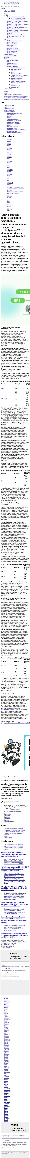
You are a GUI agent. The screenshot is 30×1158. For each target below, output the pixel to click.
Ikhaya (6, 13)
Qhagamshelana (8, 88)
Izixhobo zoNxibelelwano (14, 49)
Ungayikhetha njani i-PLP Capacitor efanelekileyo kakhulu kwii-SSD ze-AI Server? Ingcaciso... (13, 888)
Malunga (6, 57)
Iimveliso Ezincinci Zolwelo (18, 19)
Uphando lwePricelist (6, 798)
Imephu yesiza (17, 941)
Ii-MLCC (9, 33)
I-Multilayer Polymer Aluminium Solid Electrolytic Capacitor (17, 31)
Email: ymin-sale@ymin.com (11, 3)
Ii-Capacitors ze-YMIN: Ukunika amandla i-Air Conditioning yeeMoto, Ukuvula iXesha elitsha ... (13, 854)
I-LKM (9, 171)
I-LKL (9, 162)
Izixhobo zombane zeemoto (14, 40)
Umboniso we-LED (16, 73)
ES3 (8, 202)
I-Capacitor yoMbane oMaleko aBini (17, 27)
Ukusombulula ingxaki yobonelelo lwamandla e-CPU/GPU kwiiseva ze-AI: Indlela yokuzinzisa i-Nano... (14, 904)
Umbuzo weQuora (12, 63)
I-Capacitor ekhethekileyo (11, 55)
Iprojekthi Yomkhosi (12, 48)
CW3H (9, 154)
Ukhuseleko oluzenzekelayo (18, 81)
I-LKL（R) (4, 398)
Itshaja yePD (10, 45)
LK (8, 180)
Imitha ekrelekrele (12, 52)
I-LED (9, 141)
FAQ (8, 61)
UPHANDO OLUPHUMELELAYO (11, 944)
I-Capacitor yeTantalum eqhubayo (16, 34)
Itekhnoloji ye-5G (15, 87)
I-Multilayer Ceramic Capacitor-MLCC (14, 830)
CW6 (8, 158)
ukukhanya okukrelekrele (17, 76)
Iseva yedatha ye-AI (12, 42)
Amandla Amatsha (12, 46)
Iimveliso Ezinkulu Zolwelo (18, 18)
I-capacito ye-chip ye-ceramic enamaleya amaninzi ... (15, 192)
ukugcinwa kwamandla (17, 82)
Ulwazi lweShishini (12, 60)
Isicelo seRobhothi (12, 43)
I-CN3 (9, 197)
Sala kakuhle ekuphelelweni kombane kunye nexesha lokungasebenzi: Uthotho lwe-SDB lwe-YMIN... (14, 935)
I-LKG (2, 672)
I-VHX (9, 206)
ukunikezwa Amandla (16, 78)
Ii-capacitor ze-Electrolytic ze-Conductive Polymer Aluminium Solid (18, 22)
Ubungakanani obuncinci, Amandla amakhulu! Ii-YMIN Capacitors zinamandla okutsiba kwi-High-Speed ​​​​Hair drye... (14, 919)
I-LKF (9, 175)
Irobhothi (13, 70)
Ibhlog (5, 58)
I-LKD (9, 149)
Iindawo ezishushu (12, 64)
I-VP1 (9, 210)
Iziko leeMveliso (8, 54)
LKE (8, 145)
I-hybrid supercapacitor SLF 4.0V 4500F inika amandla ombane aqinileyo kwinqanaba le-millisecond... (15, 869)
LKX (8, 167)
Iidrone (12, 72)
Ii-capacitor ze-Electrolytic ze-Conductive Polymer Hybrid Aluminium (18, 25)
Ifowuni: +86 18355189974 (11, 2)
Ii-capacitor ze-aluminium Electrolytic (17, 16)
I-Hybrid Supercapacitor (13, 28)
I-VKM (9, 184)
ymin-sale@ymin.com (15, 811)
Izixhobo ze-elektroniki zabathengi (20, 75)
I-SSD (12, 84)
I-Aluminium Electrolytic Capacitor (13, 828)
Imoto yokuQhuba (12, 51)
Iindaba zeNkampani (12, 66)
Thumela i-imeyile (5, 947)
